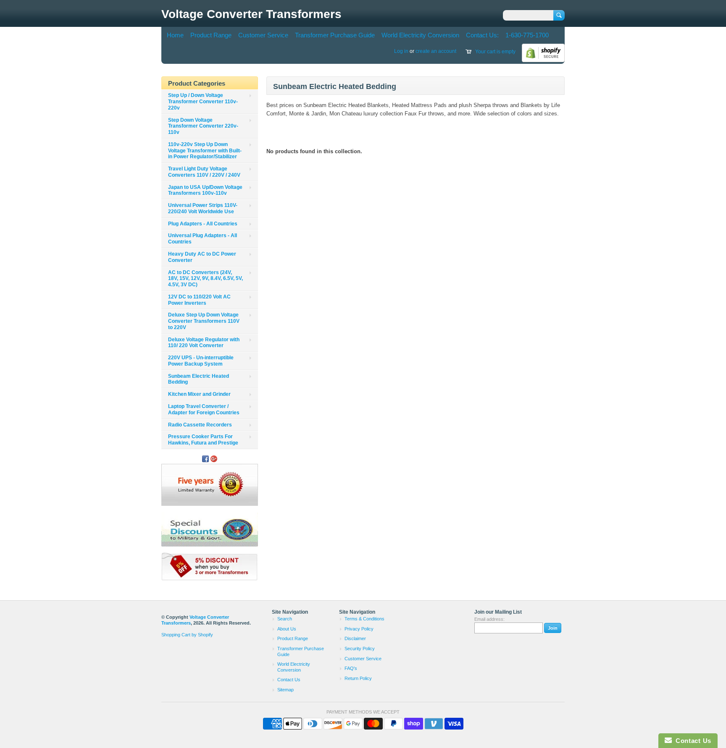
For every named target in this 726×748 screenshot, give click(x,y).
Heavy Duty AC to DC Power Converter (202, 257)
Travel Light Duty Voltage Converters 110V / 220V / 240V (204, 172)
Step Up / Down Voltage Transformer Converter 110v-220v (203, 101)
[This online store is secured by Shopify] (543, 60)
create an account (436, 51)
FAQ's (351, 668)
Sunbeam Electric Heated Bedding (198, 379)
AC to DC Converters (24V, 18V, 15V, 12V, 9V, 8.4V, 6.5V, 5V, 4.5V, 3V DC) (205, 278)
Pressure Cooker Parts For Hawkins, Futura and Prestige (203, 440)
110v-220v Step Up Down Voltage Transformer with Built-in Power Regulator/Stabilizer (205, 150)
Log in (401, 51)
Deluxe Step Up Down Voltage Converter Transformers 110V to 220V (203, 321)
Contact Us (288, 679)
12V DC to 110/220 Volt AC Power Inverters (199, 300)
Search (284, 618)
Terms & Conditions (364, 618)
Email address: (489, 619)
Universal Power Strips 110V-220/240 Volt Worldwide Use (202, 208)
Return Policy (358, 678)
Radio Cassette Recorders (200, 425)
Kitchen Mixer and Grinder (199, 394)
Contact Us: (482, 35)
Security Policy (360, 648)
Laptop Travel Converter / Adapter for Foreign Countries (203, 409)
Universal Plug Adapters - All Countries (202, 239)
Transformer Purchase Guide (335, 35)
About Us (286, 628)
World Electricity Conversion (420, 35)
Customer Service (263, 35)
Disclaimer (355, 638)
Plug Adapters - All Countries (202, 224)
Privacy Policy (359, 628)
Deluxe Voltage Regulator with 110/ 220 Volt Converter (203, 343)
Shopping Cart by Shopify (187, 634)
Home (175, 35)
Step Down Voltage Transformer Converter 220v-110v (203, 126)
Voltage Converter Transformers (251, 14)
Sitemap (285, 689)
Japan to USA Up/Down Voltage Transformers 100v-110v (205, 190)
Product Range (210, 35)
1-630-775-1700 (527, 35)
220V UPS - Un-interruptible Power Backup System (201, 361)
